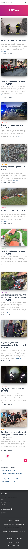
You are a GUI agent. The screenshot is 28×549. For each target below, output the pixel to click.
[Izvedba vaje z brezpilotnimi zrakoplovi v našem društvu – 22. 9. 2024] (14, 418)
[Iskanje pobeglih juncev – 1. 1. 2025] (14, 153)
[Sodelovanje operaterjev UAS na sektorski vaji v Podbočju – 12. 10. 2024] (14, 281)
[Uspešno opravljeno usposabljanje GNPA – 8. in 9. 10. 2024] (14, 328)
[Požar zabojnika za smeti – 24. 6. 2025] (14, 111)
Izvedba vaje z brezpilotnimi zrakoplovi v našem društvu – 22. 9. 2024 (13, 434)
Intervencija (4, 37)
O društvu (22, 531)
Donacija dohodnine (14, 520)
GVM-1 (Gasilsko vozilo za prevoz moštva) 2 (14, 527)
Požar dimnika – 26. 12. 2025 (13, 40)
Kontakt (5, 531)
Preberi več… (4, 51)
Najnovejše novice (13, 531)
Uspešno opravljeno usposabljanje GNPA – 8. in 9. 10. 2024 (13, 345)
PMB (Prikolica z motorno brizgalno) (14, 535)
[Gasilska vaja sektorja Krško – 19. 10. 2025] (14, 67)
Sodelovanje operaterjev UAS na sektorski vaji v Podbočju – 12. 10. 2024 (13, 297)
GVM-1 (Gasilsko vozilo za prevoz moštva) (14, 524)
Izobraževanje (4, 340)
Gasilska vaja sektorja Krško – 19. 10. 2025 (12, 473)
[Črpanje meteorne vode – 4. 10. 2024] (14, 374)
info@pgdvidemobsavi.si (11, 497)
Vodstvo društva (10, 538)
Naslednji (18, 455)
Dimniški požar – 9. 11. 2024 (13, 210)
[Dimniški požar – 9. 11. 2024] (14, 196)
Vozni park (19, 538)
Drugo (2, 429)
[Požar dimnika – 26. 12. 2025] (14, 26)
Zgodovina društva (14, 542)
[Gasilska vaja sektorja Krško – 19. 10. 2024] (14, 237)
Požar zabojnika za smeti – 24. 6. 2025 (11, 476)
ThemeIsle (17, 545)
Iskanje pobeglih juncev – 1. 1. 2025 (10, 478)
